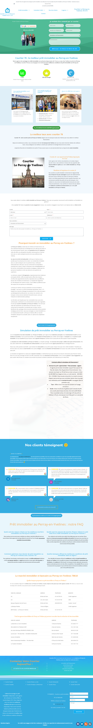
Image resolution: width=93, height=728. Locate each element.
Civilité (11, 209)
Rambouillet (39, 266)
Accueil (13, 21)
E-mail (11, 215)
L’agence (64, 10)
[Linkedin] (82, 724)
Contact (43, 13)
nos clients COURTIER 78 (24, 456)
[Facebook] (78, 724)
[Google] (90, 724)
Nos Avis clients (53, 10)
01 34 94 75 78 (47, 3)
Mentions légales (5, 723)
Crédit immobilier (23, 10)
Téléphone (49, 215)
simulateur (66, 386)
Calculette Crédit (38, 10)
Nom (48, 209)
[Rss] (86, 724)
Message (11, 226)
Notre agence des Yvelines (55, 161)
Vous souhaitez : (13, 221)
